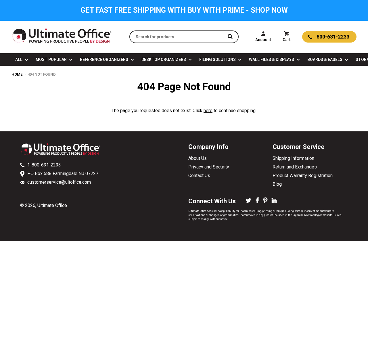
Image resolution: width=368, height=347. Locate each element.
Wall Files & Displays (272, 59)
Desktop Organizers (164, 59)
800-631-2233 (333, 37)
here (208, 110)
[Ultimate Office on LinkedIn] (274, 201)
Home (17, 74)
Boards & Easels (325, 59)
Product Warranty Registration (303, 175)
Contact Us (199, 175)
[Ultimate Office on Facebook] (257, 201)
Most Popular (52, 59)
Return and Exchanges (295, 167)
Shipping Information (293, 158)
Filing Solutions (218, 59)
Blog (277, 184)
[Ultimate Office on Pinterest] (265, 201)
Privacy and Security (208, 167)
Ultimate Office (52, 205)
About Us (197, 158)
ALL (19, 59)
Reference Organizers (104, 59)
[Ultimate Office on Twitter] (248, 201)
